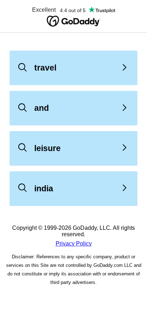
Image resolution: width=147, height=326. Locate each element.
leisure (47, 148)
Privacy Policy (74, 243)
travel (45, 67)
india (43, 188)
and (41, 108)
